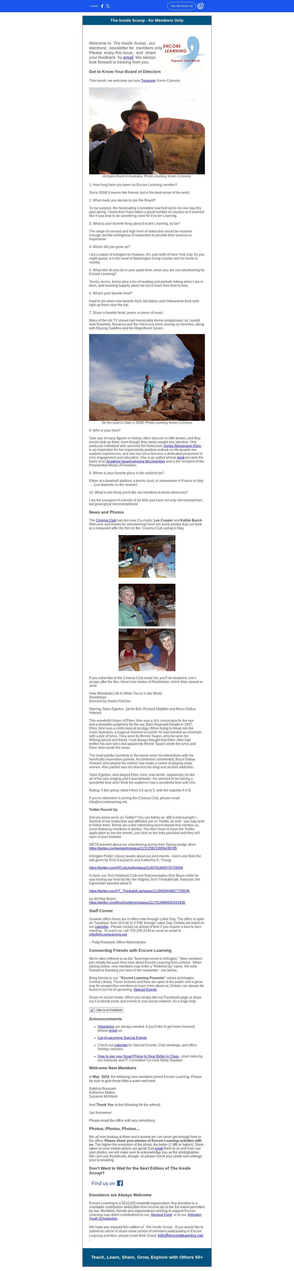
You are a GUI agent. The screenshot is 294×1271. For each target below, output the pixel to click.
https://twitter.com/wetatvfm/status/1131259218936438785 (133, 848)
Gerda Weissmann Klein (182, 446)
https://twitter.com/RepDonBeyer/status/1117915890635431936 (137, 902)
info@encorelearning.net (108, 934)
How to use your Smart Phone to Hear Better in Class (138, 1056)
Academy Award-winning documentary (135, 461)
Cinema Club (106, 520)
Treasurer (148, 80)
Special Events (145, 989)
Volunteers (106, 1026)
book (181, 457)
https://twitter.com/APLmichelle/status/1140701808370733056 (136, 868)
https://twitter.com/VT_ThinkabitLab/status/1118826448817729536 (139, 891)
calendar (101, 927)
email (128, 57)
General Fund (161, 1215)
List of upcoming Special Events (122, 1038)
